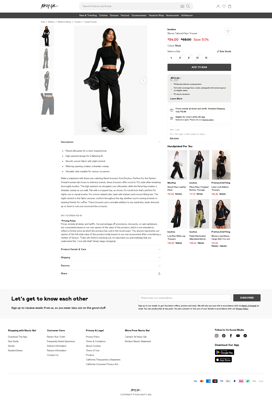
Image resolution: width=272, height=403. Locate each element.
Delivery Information (56, 346)
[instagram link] (216, 335)
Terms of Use (92, 350)
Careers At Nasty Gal (135, 337)
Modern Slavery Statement (138, 341)
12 (206, 58)
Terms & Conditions (96, 341)
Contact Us (53, 355)
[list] (110, 80)
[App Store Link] (224, 355)
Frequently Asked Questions (61, 341)
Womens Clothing (64, 22)
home (43, 22)
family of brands (249, 306)
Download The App (17, 337)
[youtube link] (238, 335)
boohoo (171, 29)
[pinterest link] (223, 335)
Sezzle (11, 346)
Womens (51, 22)
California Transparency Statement (103, 359)
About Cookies (93, 346)
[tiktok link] (245, 335)
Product (90, 355)
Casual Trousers (91, 22)
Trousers (77, 22)
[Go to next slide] (143, 80)
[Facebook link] (231, 335)
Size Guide (13, 341)
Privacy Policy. (242, 309)
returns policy (208, 120)
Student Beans (15, 350)
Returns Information (56, 350)
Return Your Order (56, 337)
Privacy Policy (93, 337)
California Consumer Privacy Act (102, 364)
